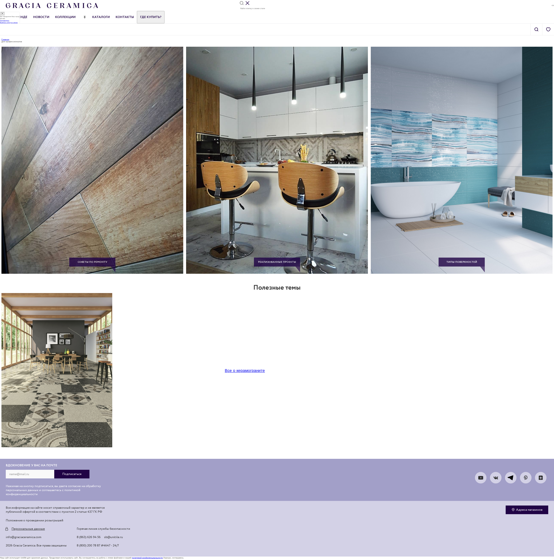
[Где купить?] (553, 5)
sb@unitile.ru (113, 537)
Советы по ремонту (92, 262)
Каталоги (101, 17)
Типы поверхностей (461, 262)
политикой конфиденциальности (147, 557)
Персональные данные (28, 528)
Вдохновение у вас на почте (31, 465)
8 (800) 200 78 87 (88, 545)
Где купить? (150, 17)
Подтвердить (4, 20)
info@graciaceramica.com (23, 537)
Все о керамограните (245, 370)
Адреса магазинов (529, 509)
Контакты (125, 17)
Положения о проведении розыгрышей (34, 520)
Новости (41, 17)
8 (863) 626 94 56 (89, 537)
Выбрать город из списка (9, 22)
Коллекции (65, 17)
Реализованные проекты (277, 262)
